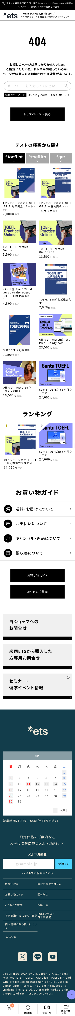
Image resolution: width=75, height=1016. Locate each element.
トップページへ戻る (37, 114)
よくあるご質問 (37, 592)
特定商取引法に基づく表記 (21, 915)
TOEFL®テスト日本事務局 (46, 915)
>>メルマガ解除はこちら (37, 873)
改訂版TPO (60, 95)
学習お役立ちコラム (49, 884)
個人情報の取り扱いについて (21, 925)
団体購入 (43, 894)
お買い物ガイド (37, 575)
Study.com (39, 95)
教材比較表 (12, 884)
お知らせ (9, 936)
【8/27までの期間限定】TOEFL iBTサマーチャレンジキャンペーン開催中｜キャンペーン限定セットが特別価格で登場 (37, 5)
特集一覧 (43, 905)
